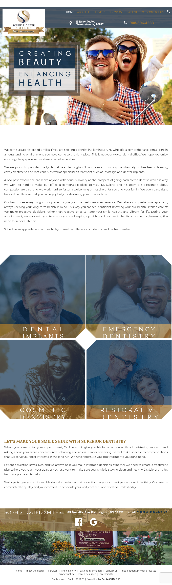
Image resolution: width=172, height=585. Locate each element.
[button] (168, 12)
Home (70, 12)
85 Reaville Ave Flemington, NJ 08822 (89, 23)
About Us (83, 12)
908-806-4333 (142, 22)
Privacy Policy (66, 574)
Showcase (116, 12)
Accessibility (106, 574)
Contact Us (155, 12)
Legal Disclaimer (87, 574)
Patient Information (91, 570)
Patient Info (135, 12)
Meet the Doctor (35, 570)
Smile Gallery (68, 570)
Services (99, 12)
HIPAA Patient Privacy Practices (138, 570)
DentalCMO (108, 579)
